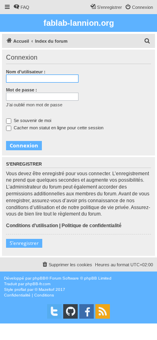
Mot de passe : (21, 89)
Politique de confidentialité (92, 225)
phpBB (39, 278)
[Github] (70, 311)
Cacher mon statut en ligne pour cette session (57, 127)
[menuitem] (21, 7)
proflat (20, 289)
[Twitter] (54, 311)
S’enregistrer (24, 243)
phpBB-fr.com (37, 284)
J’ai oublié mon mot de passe (34, 104)
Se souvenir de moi (31, 120)
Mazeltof (46, 289)
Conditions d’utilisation (32, 225)
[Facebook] (86, 311)
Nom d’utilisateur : (25, 71)
